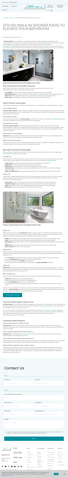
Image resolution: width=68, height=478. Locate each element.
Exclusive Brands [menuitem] (49, 469)
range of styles (52, 160)
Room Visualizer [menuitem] (39, 453)
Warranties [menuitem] (50, 463)
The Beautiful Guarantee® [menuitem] (50, 460)
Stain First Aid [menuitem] (50, 454)
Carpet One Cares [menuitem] (60, 455)
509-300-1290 (13, 2)
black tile (8, 280)
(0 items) (51, 10)
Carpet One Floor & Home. (11, 469)
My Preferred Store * (39, 410)
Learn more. (9, 475)
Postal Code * (7, 410)
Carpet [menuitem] (28, 459)
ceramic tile (23, 347)
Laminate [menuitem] (29, 462)
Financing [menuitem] (29, 469)
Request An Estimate (60, 6)
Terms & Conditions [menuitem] (60, 461)
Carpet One (5, 17)
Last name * (37, 379)
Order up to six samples (50, 310)
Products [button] (14, 6)
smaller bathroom (34, 95)
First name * (7, 379)
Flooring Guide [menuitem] (51, 457)
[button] (46, 10)
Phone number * (8, 402)
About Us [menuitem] (60, 452)
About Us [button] (4, 10)
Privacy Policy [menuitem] (61, 464)
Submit (34, 438)
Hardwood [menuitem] (29, 457)
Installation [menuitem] (50, 466)
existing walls (55, 119)
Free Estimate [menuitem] (30, 467)
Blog (12, 17)
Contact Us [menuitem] (60, 458)
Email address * (38, 402)
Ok (56, 474)
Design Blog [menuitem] (40, 466)
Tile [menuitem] (28, 464)
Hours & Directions (50, 6)
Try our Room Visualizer (12, 295)
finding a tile (44, 306)
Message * (6, 419)
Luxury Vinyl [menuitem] (30, 454)
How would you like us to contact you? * (13, 394)
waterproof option (26, 334)
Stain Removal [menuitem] (50, 452)
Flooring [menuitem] (29, 452)
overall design (29, 144)
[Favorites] (49, 10)
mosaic (10, 240)
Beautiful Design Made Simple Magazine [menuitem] (40, 462)
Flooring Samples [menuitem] (39, 456)
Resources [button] (5, 6)
